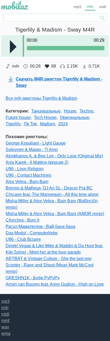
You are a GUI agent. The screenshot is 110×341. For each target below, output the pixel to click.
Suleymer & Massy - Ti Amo (32, 149)
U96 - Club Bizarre (23, 239)
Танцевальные (46, 111)
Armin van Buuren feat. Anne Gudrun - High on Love (55, 284)
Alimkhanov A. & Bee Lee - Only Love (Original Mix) (54, 156)
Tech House (45, 117)
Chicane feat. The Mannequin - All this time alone (52, 194)
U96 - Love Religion (25, 168)
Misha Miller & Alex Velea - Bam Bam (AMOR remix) (55, 213)
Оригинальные (74, 117)
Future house (18, 117)
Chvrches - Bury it (22, 220)
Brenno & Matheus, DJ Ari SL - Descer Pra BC (49, 188)
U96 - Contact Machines (28, 175)
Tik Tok (30, 124)
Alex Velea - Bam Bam (27, 181)
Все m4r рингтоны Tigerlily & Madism (41, 98)
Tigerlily (13, 124)
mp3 (77, 7)
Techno (86, 111)
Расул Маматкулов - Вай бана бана (40, 226)
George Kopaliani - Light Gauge (36, 143)
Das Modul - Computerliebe (32, 233)
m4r (90, 6)
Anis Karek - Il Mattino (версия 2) (37, 162)
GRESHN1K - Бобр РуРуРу (33, 278)
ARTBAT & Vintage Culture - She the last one (49, 258)
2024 (63, 124)
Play (13, 46)
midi (102, 7)
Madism (47, 124)
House (70, 111)
